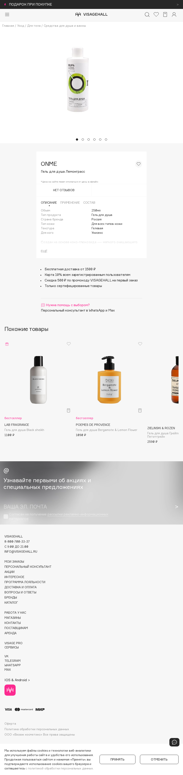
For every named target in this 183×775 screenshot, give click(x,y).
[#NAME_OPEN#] (174, 742)
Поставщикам (16, 628)
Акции (9, 572)
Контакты (12, 623)
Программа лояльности (24, 582)
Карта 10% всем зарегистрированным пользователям (87, 275)
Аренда (10, 633)
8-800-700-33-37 (17, 541)
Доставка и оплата (20, 587)
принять (117, 759)
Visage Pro (13, 643)
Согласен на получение (58, 516)
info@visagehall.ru (20, 551)
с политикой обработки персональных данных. (59, 768)
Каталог (11, 602)
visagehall (13, 536)
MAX (7, 669)
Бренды (10, 597)
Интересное (14, 577)
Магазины (12, 617)
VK (6, 656)
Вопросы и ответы (20, 592)
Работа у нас (15, 612)
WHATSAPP (12, 665)
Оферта (10, 723)
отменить (159, 759)
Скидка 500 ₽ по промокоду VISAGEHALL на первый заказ (91, 280)
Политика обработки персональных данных (36, 729)
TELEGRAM (12, 660)
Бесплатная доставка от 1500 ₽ (70, 269)
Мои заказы (14, 561)
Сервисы (11, 647)
